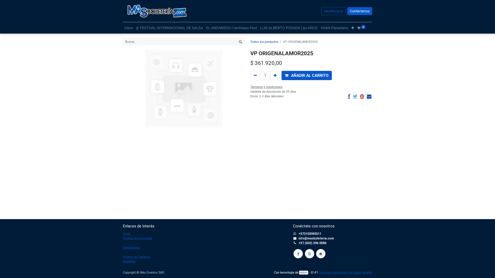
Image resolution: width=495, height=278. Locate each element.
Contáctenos (360, 11)
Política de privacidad (137, 238)
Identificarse (333, 11)
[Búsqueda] (240, 42)
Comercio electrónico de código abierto (345, 272)
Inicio (126, 234)
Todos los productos (264, 42)
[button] (353, 28)
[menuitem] (129, 28)
